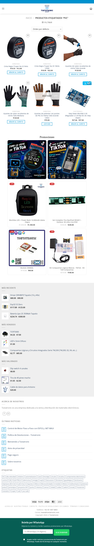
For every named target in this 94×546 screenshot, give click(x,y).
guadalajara (68, 480)
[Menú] (3, 8)
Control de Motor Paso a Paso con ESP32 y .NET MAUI (31, 428)
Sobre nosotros (14, 462)
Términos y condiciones (79, 506)
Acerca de (9, 506)
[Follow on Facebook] (4, 414)
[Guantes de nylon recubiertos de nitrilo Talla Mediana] (16, 95)
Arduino (20, 477)
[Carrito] (91, 8)
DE (10, 480)
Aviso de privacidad (16, 448)
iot (15, 484)
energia (35, 480)
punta (32, 487)
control (4, 480)
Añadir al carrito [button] (16, 72)
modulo (58, 484)
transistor (5, 491)
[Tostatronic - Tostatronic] (47, 8)
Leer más (47, 124)
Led (19, 484)
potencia (84, 484)
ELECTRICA (17, 480)
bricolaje (46, 477)
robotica (39, 487)
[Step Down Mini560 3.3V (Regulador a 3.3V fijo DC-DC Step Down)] (78, 95)
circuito (53, 477)
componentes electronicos (75, 477)
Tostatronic (80, 487)
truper (13, 491)
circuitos (61, 477)
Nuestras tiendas (21, 506)
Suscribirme (62, 532)
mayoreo (30, 484)
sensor (46, 487)
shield (53, 487)
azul (39, 477)
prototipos (12, 487)
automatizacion (31, 477)
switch (66, 487)
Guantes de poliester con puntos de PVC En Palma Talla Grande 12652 (46, 116)
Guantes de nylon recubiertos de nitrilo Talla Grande (78, 67)
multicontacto (74, 484)
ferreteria (59, 480)
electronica (26, 480)
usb (19, 491)
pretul (4, 487)
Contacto (33, 506)
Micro (37, 484)
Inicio (29, 17)
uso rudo (25, 491)
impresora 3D (7, 484)
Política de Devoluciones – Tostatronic (24, 435)
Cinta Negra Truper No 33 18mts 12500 (47, 67)
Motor (65, 484)
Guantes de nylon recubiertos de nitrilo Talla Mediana (16, 115)
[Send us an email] (8, 414)
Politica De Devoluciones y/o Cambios (54, 506)
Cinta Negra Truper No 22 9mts (16, 66)
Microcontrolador (47, 484)
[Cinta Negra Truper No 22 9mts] (16, 47)
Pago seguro (13, 455)
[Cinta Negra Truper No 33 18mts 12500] (47, 47)
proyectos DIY (23, 487)
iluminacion (78, 480)
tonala (72, 487)
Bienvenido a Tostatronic (18, 442)
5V (3, 477)
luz (23, 484)
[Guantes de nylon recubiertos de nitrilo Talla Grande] (78, 47)
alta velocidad (11, 477)
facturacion (50, 480)
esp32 (42, 480)
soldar (59, 487)
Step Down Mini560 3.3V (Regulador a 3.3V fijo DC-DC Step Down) (78, 116)
